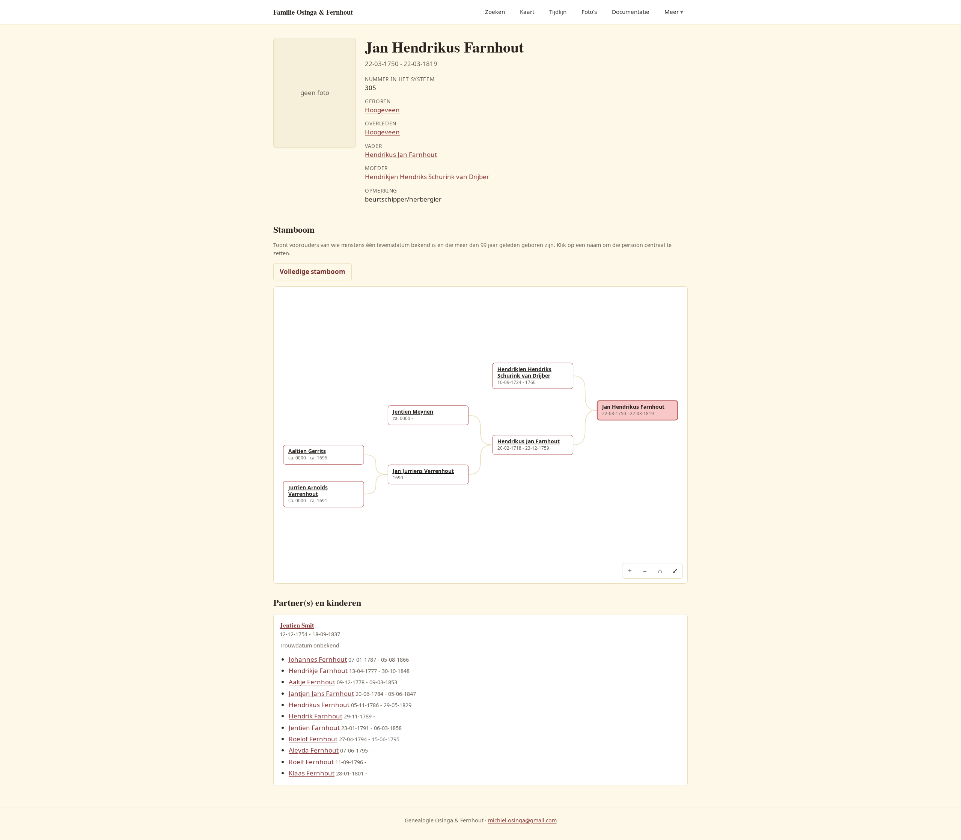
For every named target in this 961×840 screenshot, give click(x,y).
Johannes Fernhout (318, 659)
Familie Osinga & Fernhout (313, 12)
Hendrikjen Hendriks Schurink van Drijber (427, 176)
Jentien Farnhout (314, 727)
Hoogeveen (382, 109)
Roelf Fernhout (311, 761)
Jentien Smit (297, 625)
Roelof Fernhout (313, 739)
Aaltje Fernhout (312, 681)
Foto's (589, 11)
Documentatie (630, 11)
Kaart (527, 11)
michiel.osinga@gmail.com (522, 820)
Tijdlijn (557, 11)
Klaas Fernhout (311, 773)
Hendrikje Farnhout (318, 670)
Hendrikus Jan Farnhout (401, 154)
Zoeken (495, 11)
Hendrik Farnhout (315, 716)
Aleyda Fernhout (314, 750)
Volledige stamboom (312, 271)
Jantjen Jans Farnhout (321, 693)
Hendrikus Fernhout (319, 704)
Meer (671, 11)
